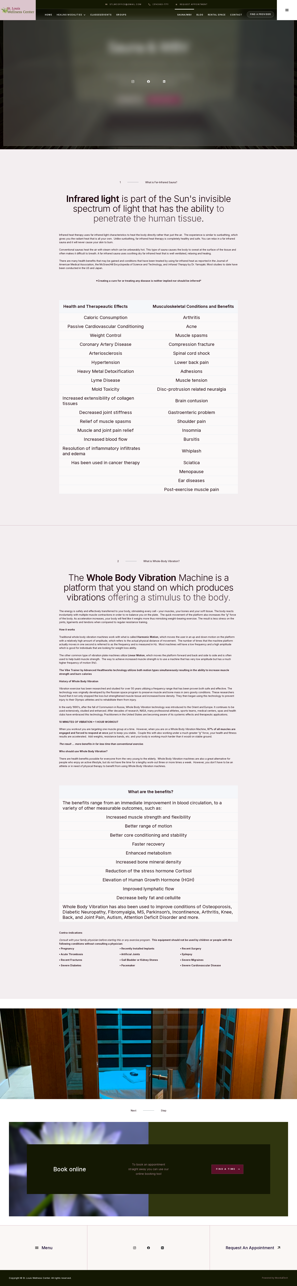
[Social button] (133, 81)
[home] (18, 10)
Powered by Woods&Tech (275, 1278)
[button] (71, 14)
